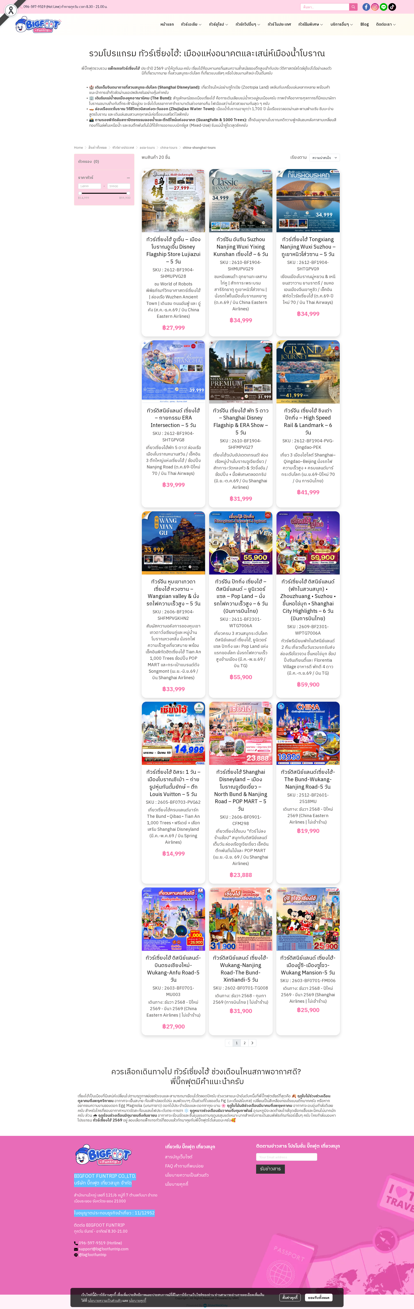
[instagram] (375, 7)
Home (78, 147)
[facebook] (366, 7)
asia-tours (147, 147)
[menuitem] (252, 1043)
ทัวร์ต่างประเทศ (123, 147)
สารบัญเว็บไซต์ (178, 1157)
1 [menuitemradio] (237, 1043)
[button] (329, 7)
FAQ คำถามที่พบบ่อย (184, 1166)
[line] (383, 7)
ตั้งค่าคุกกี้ (290, 1297)
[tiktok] (392, 7)
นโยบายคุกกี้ (137, 1300)
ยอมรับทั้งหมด (318, 1297)
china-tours (168, 147)
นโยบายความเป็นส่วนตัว (105, 1300)
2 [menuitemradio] (245, 1043)
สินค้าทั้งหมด (97, 147)
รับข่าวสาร (270, 1169)
